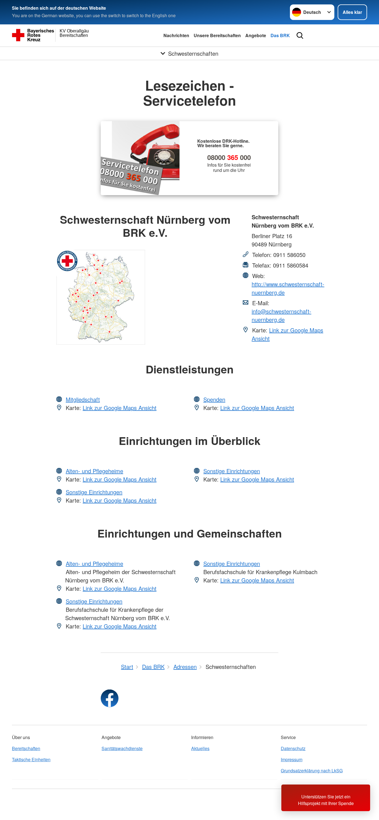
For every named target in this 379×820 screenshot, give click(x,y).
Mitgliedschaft (83, 399)
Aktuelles (200, 748)
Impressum (291, 759)
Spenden (214, 399)
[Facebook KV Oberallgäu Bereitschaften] (109, 698)
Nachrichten (176, 35)
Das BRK (280, 35)
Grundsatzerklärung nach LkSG (312, 770)
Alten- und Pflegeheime (94, 471)
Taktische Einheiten (31, 759)
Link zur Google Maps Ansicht (119, 408)
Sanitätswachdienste (122, 748)
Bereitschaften (26, 748)
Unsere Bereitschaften (217, 35)
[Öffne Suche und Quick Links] (299, 35)
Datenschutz (293, 748)
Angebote (255, 35)
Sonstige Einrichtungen (94, 492)
